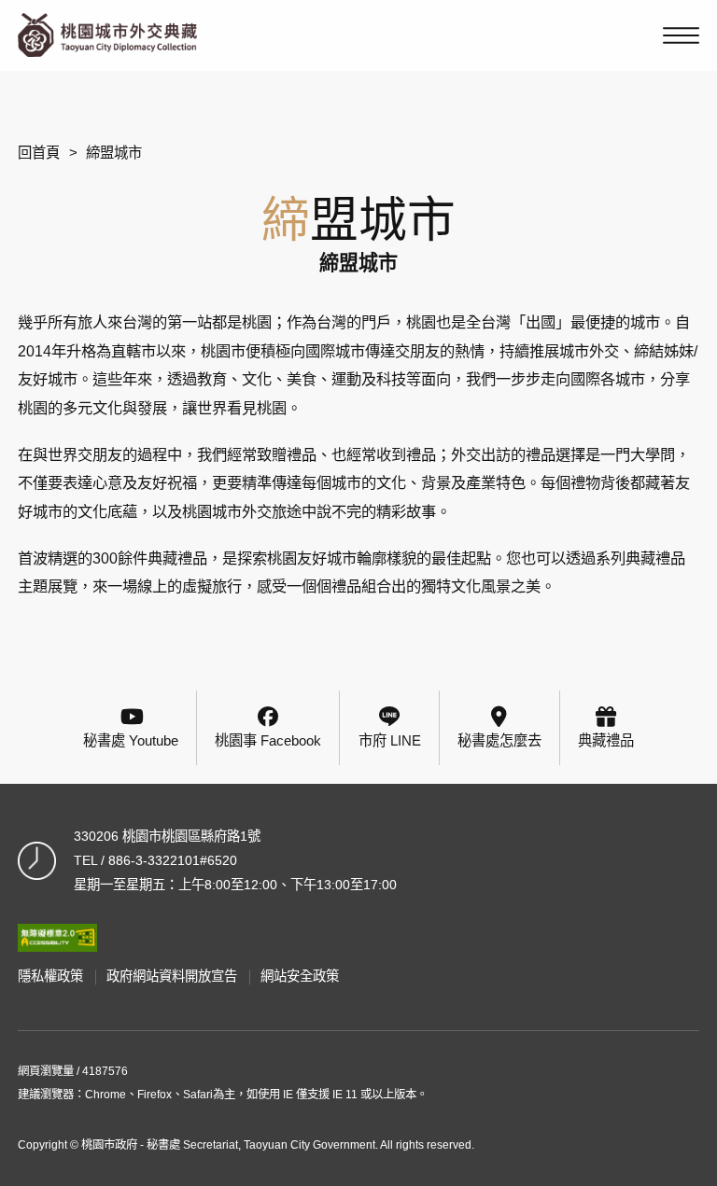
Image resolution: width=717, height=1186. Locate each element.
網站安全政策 (299, 976)
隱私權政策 (50, 976)
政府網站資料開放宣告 (171, 976)
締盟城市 (114, 152)
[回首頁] (107, 35)
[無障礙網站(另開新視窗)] (57, 938)
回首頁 (39, 152)
